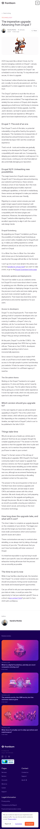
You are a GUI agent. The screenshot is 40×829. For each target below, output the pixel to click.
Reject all (8, 824)
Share (35, 30)
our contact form (15, 598)
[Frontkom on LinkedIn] (2, 756)
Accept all (29, 824)
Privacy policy (12, 819)
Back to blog (7, 13)
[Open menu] (37, 3)
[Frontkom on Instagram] (6, 756)
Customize (18, 824)
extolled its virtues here (16, 267)
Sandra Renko (11, 30)
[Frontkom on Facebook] (9, 756)
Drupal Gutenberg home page (26, 269)
